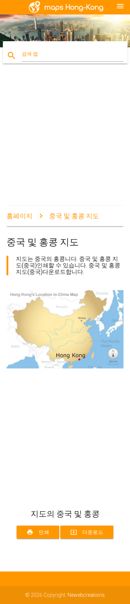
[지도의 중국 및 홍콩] (65, 367)
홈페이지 (19, 216)
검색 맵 (30, 54)
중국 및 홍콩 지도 (74, 216)
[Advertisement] (65, 141)
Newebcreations (86, 595)
